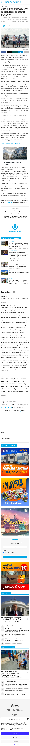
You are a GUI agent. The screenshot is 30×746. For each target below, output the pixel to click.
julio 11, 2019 (19, 25)
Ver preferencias (15, 741)
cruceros (19, 95)
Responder (4, 302)
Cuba (6, 6)
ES (26, 2)
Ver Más (15, 286)
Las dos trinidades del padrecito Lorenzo (14, 626)
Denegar (15, 737)
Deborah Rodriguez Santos (15, 258)
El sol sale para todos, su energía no (13, 643)
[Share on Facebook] (3, 52)
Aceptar (15, 733)
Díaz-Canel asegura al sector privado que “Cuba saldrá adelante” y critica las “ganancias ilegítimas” (19, 245)
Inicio (2, 6)
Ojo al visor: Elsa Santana (11, 681)
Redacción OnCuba (10, 25)
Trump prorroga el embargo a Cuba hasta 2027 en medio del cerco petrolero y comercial (11, 619)
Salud (10, 270)
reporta (22, 61)
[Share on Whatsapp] (15, 52)
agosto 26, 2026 (22, 248)
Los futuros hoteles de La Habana (11, 143)
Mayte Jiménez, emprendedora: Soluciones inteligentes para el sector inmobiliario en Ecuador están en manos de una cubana (17, 630)
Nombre (3, 432)
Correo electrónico (6, 438)
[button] (28, 719)
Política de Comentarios (6, 407)
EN (28, 2)
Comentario (4, 415)
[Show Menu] (1, 2)
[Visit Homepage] (14, 2)
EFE (11, 268)
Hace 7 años (8, 296)
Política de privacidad (14, 744)
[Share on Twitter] (9, 52)
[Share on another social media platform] (26, 52)
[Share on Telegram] (20, 52)
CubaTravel (9, 202)
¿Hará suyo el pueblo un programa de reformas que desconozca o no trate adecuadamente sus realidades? (11, 674)
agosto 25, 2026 (12, 260)
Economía (11, 241)
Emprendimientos (13, 250)
